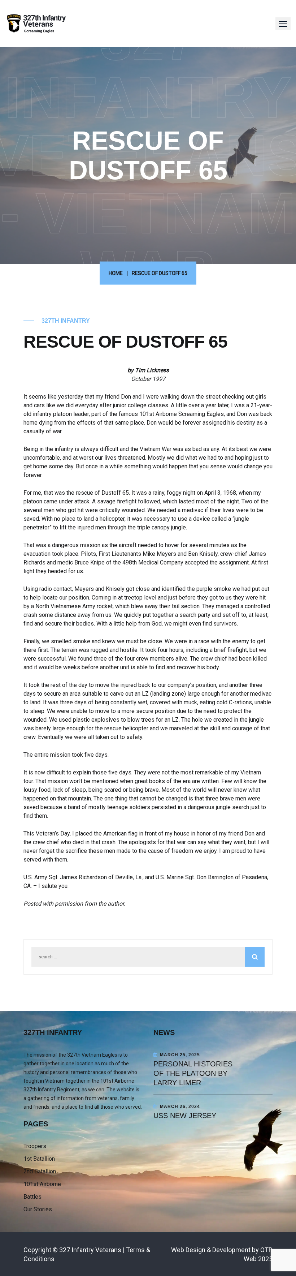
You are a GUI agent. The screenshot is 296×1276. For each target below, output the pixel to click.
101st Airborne (42, 1184)
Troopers (34, 1146)
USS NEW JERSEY (184, 1116)
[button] (283, 23)
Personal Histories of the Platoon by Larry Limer (192, 1073)
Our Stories (37, 1209)
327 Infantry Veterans (90, 1250)
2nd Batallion (39, 1171)
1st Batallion (39, 1158)
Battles (32, 1196)
